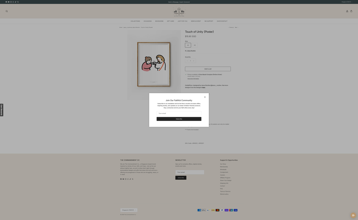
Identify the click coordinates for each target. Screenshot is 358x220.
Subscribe (179, 119)
